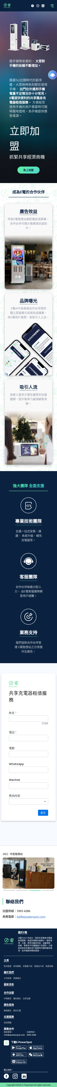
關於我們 (9, 972)
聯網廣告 (7, 1010)
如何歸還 (17, 966)
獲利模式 (17, 998)
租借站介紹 (39, 966)
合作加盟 (9, 992)
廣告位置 (17, 1010)
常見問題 (7, 1022)
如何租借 (7, 966)
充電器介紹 (27, 966)
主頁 (6, 960)
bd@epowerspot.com (31, 917)
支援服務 (9, 1016)
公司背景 (7, 978)
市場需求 (7, 998)
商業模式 (17, 978)
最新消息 (9, 984)
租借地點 (49, 966)
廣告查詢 (9, 1004)
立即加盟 (26, 998)
